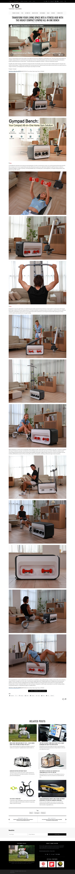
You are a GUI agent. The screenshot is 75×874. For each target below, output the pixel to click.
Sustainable (42, 13)
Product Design (15, 13)
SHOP (30, 1)
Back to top (12, 872)
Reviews (53, 13)
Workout (43, 812)
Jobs (34, 1)
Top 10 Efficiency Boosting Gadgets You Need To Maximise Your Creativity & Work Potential (52, 819)
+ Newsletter (60, 13)
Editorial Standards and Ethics (44, 850)
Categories (16, 1)
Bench (31, 812)
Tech (22, 13)
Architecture (35, 13)
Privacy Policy (52, 850)
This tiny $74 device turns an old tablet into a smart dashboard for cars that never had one (51, 743)
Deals (48, 13)
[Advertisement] (46, 6)
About (10, 1)
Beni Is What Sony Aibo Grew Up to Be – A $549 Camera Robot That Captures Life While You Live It (22, 743)
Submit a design (23, 1)
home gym (37, 812)
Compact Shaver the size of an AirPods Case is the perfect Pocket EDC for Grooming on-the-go (23, 819)
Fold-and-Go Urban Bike (15, 798)
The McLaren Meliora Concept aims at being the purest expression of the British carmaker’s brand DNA (52, 799)
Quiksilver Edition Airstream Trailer (18, 771)
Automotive (27, 13)
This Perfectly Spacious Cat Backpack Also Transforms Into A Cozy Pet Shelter (49, 771)
